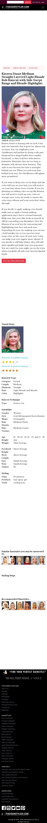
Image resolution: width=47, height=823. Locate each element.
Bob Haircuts (6, 734)
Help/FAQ (5, 710)
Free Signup (6, 802)
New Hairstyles (7, 718)
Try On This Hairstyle (13, 261)
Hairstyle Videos (7, 785)
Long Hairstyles (7, 732)
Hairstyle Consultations (10, 799)
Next (42, 113)
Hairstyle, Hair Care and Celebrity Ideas (16, 769)
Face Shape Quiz (8, 796)
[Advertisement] (23, 38)
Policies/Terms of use (9, 705)
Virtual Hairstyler (7, 794)
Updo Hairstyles (7, 740)
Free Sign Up (36, 2)
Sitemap (5, 694)
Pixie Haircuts (6, 737)
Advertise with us (8, 702)
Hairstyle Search (7, 759)
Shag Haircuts (7, 750)
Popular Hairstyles (8, 721)
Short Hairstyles (7, 726)
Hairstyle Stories (7, 761)
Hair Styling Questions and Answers (14, 777)
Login (42, 2)
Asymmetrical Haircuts (10, 745)
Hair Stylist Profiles (8, 783)
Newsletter (6, 697)
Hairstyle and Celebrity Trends (12, 772)
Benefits (4, 691)
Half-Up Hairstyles (8, 742)
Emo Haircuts (6, 753)
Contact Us (6, 707)
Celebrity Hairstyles (9, 723)
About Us (5, 688)
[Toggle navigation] (43, 7)
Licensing (5, 699)
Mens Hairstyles (7, 756)
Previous (4, 113)
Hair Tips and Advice (9, 780)
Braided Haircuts (8, 748)
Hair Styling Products (9, 775)
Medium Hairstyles (8, 729)
